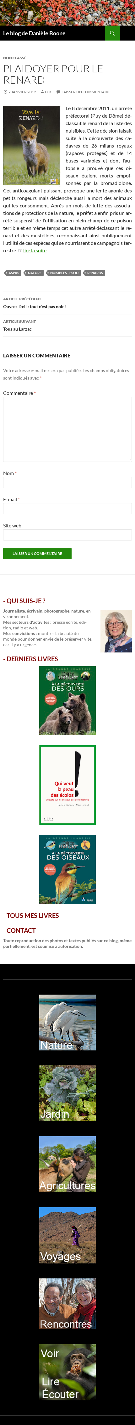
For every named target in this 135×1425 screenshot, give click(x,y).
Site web (12, 525)
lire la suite (34, 250)
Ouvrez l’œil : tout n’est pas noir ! (35, 303)
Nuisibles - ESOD (64, 273)
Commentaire (19, 393)
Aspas (13, 273)
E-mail (11, 499)
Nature (34, 273)
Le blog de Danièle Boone (34, 33)
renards (95, 273)
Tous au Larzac (19, 325)
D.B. (48, 92)
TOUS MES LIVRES (33, 915)
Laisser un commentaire (86, 92)
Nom (10, 473)
